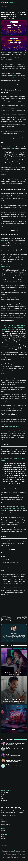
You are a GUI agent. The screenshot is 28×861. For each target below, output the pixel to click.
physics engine (14, 75)
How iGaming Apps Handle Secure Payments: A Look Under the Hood (14, 673)
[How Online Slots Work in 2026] (14, 719)
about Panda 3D (10, 148)
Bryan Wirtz (5, 18)
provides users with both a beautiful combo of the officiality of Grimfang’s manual (13, 508)
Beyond (14, 698)
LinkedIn (23, 640)
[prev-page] (2, 735)
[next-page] (4, 735)
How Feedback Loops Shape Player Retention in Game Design (14, 761)
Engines (5, 6)
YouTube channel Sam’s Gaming (11, 426)
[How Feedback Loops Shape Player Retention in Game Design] (3, 761)
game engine (21, 100)
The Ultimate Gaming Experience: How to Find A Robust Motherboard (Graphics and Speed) (7, 619)
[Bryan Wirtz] (14, 628)
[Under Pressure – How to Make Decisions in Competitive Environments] (3, 766)
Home (2, 6)
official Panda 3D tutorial (6, 240)
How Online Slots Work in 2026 (14, 731)
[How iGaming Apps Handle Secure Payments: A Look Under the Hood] (14, 662)
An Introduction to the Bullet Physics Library (22, 618)
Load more (14, 770)
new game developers (19, 85)
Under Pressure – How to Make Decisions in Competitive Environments (16, 766)
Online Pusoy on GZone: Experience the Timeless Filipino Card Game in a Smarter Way (14, 701)
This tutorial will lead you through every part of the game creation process (13, 327)
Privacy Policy (12, 850)
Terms (16, 850)
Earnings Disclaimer (23, 850)
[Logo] (9, 2)
